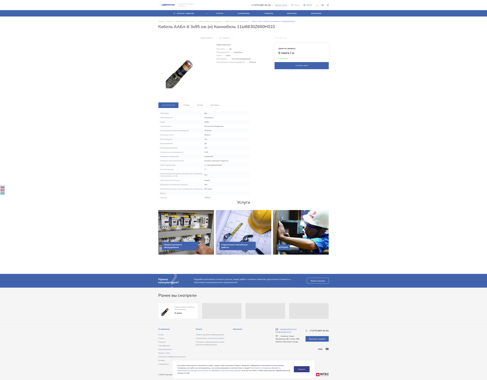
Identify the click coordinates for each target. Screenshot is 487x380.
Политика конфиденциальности (172, 357)
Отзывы (161, 360)
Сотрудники (163, 364)
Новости (161, 342)
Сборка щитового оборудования (210, 334)
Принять (301, 369)
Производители (165, 349)
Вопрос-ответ (164, 353)
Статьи (161, 338)
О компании (164, 329)
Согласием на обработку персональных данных (220, 370)
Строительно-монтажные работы (210, 338)
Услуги (199, 329)
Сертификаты (164, 345)
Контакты (237, 329)
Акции (161, 334)
